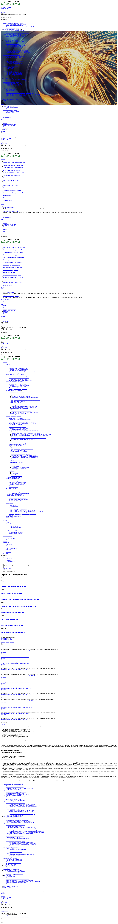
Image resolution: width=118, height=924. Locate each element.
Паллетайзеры (9, 68)
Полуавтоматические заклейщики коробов (16, 35)
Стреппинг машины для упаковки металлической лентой (19, 60)
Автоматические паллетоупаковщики (14, 25)
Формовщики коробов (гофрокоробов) (12, 29)
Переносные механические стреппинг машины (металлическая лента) (25, 834)
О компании (4, 121)
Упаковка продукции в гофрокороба (14, 86)
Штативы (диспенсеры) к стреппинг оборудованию (21, 842)
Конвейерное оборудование (9, 71)
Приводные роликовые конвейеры (14, 73)
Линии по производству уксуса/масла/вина (16, 95)
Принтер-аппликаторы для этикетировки (15, 45)
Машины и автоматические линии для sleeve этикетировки (20, 53)
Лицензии (5, 126)
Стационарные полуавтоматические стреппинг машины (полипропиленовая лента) (28, 828)
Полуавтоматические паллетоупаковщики (16, 24)
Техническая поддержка (11, 108)
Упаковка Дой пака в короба (12, 85)
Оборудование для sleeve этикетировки (12, 47)
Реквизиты (5, 129)
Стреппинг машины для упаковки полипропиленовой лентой (20, 58)
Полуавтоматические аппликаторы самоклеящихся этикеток (23, 806)
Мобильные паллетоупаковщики (13, 28)
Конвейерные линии (11, 77)
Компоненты (9, 98)
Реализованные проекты (9, 125)
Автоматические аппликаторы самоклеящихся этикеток (22, 804)
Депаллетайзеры (10, 67)
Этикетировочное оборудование (11, 40)
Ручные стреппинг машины (12, 62)
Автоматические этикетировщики (14, 42)
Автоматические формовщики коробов (15, 31)
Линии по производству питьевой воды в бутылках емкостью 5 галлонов (23, 94)
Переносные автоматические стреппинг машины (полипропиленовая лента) (26, 831)
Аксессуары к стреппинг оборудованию (15, 64)
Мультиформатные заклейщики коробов (15, 39)
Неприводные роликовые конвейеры (14, 72)
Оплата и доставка (5, 115)
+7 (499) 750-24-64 (7, 7)
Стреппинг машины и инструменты (11, 55)
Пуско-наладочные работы (12, 107)
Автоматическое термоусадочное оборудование (17, 51)
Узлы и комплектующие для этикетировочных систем (21, 810)
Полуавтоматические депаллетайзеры (17, 849)
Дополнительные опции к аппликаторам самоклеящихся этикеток (24, 805)
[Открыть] (1, 643)
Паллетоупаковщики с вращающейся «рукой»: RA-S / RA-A (20, 26)
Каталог (3, 21)
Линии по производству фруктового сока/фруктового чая (19, 96)
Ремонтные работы (10, 112)
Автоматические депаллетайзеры (16, 850)
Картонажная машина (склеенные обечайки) (16, 79)
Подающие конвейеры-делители (13, 75)
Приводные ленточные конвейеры (14, 74)
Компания (3, 892)
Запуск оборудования (8, 106)
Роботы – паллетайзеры (14, 855)
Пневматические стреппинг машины (14, 63)
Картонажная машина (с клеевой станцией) (16, 80)
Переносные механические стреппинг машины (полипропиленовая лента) (26, 832)
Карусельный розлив (11, 89)
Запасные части (7, 100)
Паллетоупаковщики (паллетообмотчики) (13, 23)
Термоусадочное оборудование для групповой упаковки (19, 52)
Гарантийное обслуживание (12, 111)
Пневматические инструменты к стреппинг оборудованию (22, 844)
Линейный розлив (10, 90)
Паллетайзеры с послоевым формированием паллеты (21, 854)
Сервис (2, 104)
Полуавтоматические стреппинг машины (15, 56)
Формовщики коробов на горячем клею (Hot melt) (17, 33)
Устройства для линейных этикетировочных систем (21, 811)
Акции (2, 102)
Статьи (2, 119)
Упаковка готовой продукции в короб (12, 83)
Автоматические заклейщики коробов (15, 36)
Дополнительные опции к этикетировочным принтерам (22, 814)
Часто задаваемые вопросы (9, 124)
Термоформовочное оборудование (11, 82)
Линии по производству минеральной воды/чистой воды (19, 93)
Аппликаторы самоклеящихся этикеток (15, 41)
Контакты (3, 131)
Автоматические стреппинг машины (14, 57)
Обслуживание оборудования (10, 110)
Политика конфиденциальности (8, 915)
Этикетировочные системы (12, 44)
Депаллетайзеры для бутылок (15, 852)
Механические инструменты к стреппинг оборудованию (22, 845)
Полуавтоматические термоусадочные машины (17, 50)
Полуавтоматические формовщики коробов (16, 30)
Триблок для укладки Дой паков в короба (15, 84)
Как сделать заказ (7, 117)
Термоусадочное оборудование (10, 48)
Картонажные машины (8, 78)
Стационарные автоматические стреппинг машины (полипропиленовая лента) (27, 830)
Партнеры (5, 128)
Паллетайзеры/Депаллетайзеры (10, 66)
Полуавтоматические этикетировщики (15, 46)
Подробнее (3, 652)
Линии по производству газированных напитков (17, 91)
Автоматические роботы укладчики (11, 69)
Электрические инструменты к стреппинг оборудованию (22, 843)
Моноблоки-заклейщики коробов (14, 37)
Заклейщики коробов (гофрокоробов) (12, 34)
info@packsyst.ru (4, 12)
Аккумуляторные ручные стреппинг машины (19, 838)
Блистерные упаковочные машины (11, 99)
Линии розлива (7, 88)
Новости (5, 123)
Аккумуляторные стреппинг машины (14, 61)
